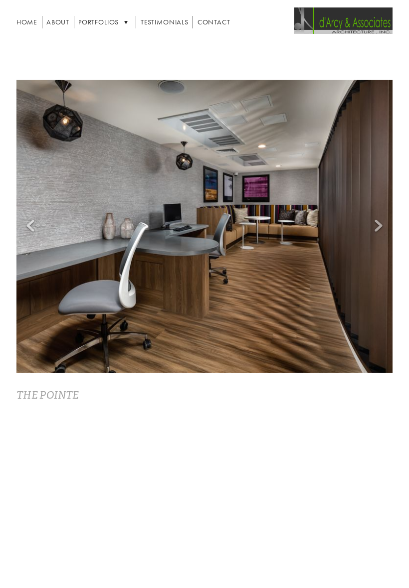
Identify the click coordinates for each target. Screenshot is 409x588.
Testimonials (165, 22)
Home (26, 22)
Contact (214, 22)
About (57, 22)
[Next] (379, 226)
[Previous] (30, 226)
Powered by (204, 559)
